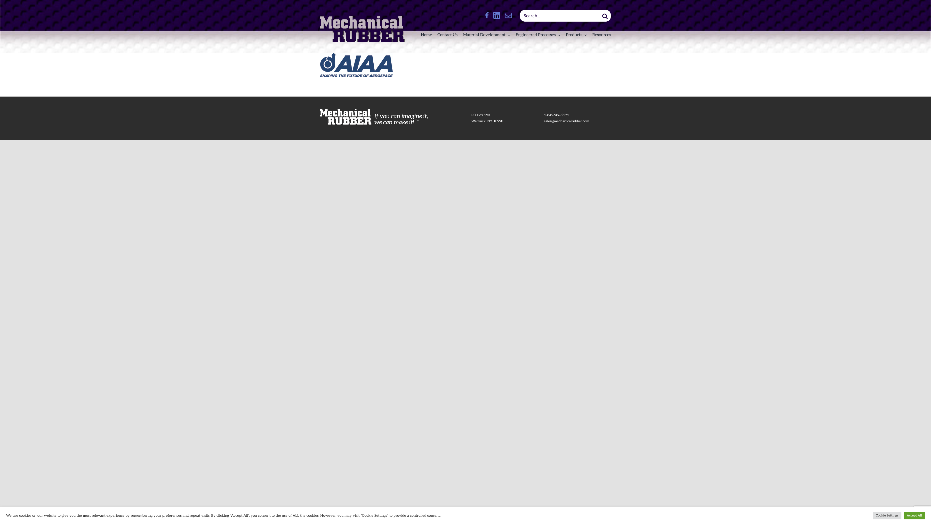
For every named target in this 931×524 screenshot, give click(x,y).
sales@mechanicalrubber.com (566, 121)
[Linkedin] (496, 15)
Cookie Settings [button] (887, 515)
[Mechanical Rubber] (362, 17)
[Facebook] (487, 15)
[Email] (508, 15)
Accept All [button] (914, 515)
